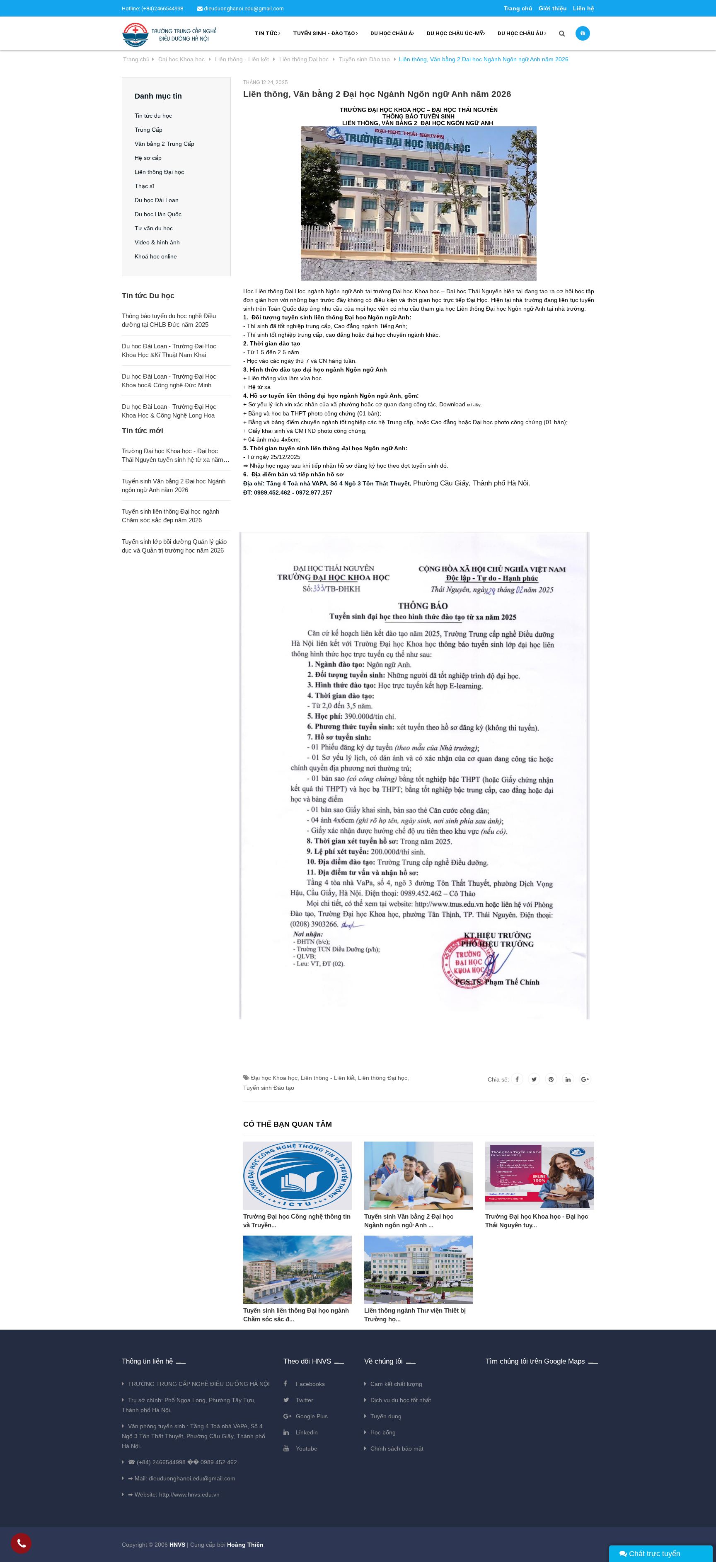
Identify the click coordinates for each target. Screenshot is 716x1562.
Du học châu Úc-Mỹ (455, 33)
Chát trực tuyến (653, 1554)
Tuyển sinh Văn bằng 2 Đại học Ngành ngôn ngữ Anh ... (408, 1221)
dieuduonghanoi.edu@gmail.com (243, 8)
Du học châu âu (521, 33)
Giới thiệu (553, 8)
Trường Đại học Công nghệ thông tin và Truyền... (297, 1221)
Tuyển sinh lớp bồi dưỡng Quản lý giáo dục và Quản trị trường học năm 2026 (174, 546)
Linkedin (307, 1432)
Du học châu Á (391, 33)
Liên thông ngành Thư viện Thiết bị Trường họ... (415, 1315)
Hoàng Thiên (245, 1544)
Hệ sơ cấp (148, 158)
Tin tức (266, 33)
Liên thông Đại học (382, 1077)
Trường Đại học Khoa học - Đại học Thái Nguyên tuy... (536, 1221)
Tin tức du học (153, 115)
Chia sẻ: (498, 1079)
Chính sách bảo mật (396, 1448)
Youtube (306, 1448)
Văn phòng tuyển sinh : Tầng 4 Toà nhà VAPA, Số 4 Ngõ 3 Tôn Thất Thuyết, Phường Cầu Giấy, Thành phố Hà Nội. (193, 1436)
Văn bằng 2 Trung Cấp (164, 143)
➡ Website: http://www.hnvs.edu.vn (174, 1494)
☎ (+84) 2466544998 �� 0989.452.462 (182, 1462)
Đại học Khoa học (274, 1077)
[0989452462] (21, 1545)
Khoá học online (156, 256)
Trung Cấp (148, 129)
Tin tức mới (142, 431)
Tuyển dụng (386, 1416)
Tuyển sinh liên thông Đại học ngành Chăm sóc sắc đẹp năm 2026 (170, 516)
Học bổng (383, 1432)
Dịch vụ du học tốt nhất (400, 1400)
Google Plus (312, 1416)
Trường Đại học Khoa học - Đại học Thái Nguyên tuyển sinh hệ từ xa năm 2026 (172, 455)
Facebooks (310, 1384)
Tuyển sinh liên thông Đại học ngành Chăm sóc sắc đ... (296, 1315)
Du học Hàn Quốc (158, 214)
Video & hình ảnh (157, 242)
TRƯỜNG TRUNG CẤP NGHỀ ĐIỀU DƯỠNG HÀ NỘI (199, 1384)
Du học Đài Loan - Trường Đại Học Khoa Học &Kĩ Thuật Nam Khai (169, 350)
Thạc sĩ (144, 186)
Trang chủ (518, 8)
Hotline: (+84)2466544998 (152, 8)
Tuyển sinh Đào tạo (268, 1087)
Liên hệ (583, 8)
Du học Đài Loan (157, 200)
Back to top (589, 1546)
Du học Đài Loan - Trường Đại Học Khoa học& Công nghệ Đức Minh (169, 381)
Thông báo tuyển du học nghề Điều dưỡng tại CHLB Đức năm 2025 (169, 320)
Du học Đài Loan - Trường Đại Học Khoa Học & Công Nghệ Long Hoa (169, 411)
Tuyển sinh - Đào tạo (324, 33)
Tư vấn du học (154, 228)
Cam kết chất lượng (396, 1384)
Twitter (304, 1400)
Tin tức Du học (148, 296)
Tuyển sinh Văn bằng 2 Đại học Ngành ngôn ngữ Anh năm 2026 (173, 485)
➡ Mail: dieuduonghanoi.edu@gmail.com (181, 1478)
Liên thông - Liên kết (328, 1077)
